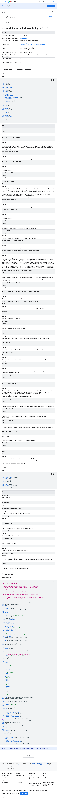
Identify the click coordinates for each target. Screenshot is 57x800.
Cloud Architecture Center (35, 783)
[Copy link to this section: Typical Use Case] (13, 578)
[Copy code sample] (54, 80)
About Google (5, 790)
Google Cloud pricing (6, 777)
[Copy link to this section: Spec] (6, 73)
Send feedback (50, 16)
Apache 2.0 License (18, 764)
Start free (51, 6)
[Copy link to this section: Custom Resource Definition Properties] (33, 70)
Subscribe (24, 793)
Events (44, 777)
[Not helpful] (54, 11)
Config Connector (10, 6)
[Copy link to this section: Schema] (7, 76)
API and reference (7, 12)
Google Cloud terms (23, 790)
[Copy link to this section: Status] (7, 467)
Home (3, 11)
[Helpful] (52, 11)
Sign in (53, 1)
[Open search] (37, 1)
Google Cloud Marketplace (7, 780)
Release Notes (19, 780)
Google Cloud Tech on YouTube (48, 785)
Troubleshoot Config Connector (41, 748)
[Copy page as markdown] (44, 28)
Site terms (15, 790)
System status (19, 782)
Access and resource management (21, 11)
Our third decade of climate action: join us (38, 790)
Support (17, 777)
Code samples (32, 781)
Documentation (9, 11)
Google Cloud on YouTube (48, 782)
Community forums (20, 775)
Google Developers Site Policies (36, 764)
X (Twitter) (45, 780)
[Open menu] (2, 1)
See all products (5, 775)
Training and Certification (34, 785)
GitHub (30, 775)
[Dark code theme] (51, 80)
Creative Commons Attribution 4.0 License (39, 763)
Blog (44, 775)
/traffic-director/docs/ (24, 38)
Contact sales (5, 782)
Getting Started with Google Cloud (35, 778)
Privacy (10, 790)
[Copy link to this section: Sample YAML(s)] (15, 574)
